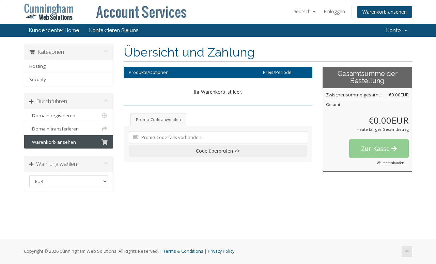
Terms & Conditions (183, 251)
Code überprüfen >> (218, 150)
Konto (395, 30)
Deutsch (302, 11)
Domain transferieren (54, 129)
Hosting (37, 66)
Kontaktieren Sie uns (113, 30)
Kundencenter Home (54, 30)
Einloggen (334, 11)
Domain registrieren (52, 115)
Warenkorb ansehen (384, 12)
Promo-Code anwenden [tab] (158, 119)
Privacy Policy (221, 251)
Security (37, 79)
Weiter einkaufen (390, 162)
